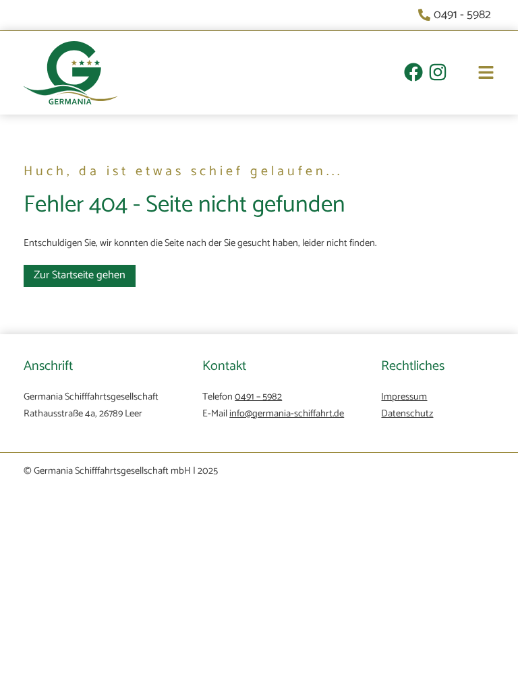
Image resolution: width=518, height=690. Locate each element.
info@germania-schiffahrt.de (286, 414)
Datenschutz (407, 414)
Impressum (404, 397)
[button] (470, 75)
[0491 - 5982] (456, 15)
